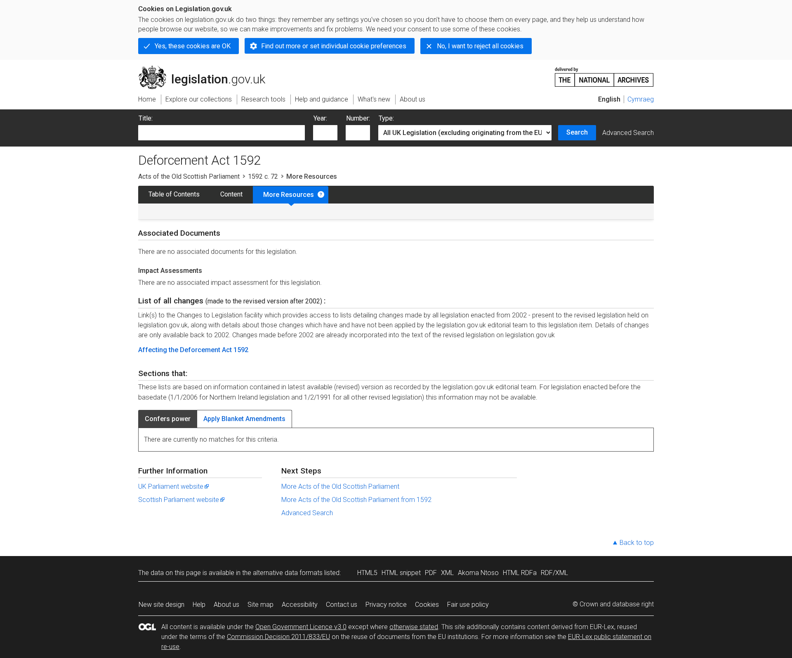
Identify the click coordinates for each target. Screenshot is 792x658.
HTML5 (367, 573)
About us (226, 604)
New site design (161, 604)
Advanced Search (628, 133)
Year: (320, 118)
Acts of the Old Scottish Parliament (189, 176)
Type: (386, 118)
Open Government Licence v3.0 (300, 627)
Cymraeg (640, 99)
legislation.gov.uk (206, 69)
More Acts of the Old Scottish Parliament (340, 486)
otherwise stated (413, 627)
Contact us (341, 604)
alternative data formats (288, 573)
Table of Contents (174, 194)
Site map (260, 604)
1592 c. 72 (263, 176)
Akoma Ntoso (478, 573)
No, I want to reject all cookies (480, 46)
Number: (358, 118)
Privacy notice (386, 604)
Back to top (637, 543)
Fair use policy (468, 604)
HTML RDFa (520, 573)
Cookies (427, 604)
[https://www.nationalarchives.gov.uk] (604, 74)
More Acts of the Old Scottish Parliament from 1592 (356, 500)
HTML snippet (401, 573)
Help (199, 604)
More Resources (288, 195)
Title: (146, 118)
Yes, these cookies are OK (193, 46)
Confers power (168, 419)
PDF (431, 573)
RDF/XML (554, 573)
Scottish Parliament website (178, 500)
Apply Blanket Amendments (244, 419)
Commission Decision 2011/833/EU (278, 637)
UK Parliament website (170, 486)
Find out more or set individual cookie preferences (333, 46)
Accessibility (300, 604)
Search (577, 132)
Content (231, 194)
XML (447, 573)
